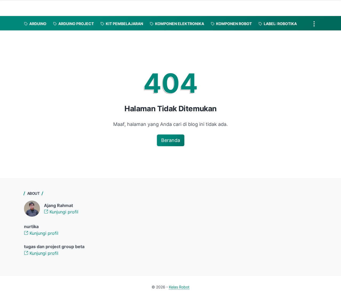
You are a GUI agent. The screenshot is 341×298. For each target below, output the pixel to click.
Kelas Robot (179, 287)
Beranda (170, 140)
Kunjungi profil (63, 211)
